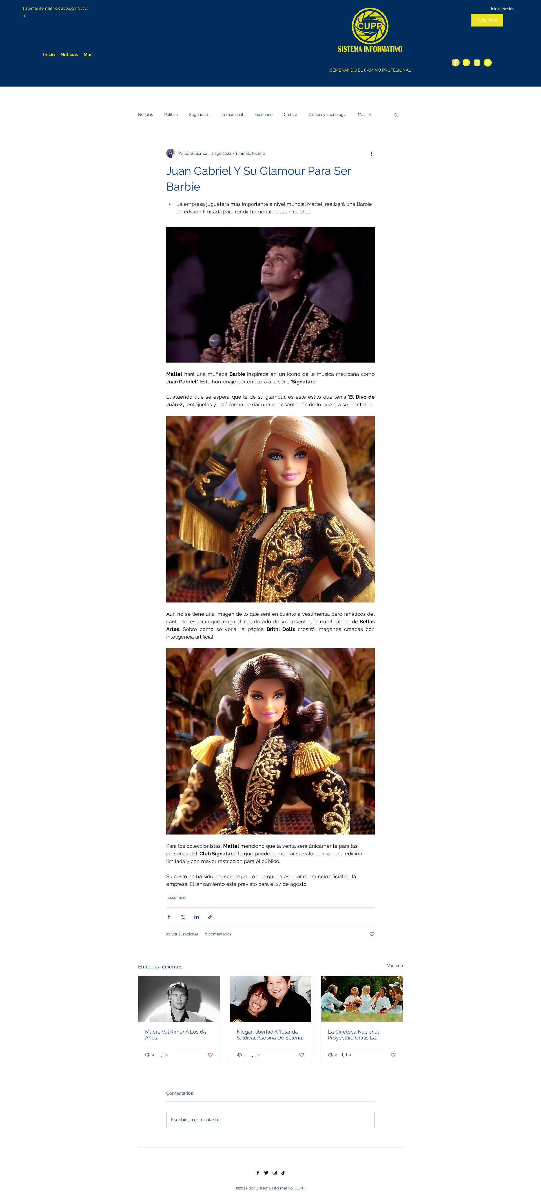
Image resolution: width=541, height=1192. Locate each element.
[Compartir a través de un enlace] (210, 916)
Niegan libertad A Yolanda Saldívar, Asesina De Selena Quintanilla (269, 1035)
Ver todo (395, 965)
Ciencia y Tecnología (328, 114)
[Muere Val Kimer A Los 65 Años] (179, 999)
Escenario (263, 114)
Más (361, 114)
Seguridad (198, 114)
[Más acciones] (371, 153)
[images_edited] (488, 63)
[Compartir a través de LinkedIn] (196, 916)
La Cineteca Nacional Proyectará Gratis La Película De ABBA (353, 1035)
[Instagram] (477, 63)
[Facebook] (456, 63)
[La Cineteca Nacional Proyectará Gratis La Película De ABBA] (362, 999)
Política (171, 114)
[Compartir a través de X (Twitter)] (182, 916)
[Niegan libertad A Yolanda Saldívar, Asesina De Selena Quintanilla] (270, 999)
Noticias (145, 114)
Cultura (290, 114)
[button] (395, 114)
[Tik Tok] (283, 1173)
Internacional (231, 114)
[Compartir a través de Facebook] (169, 916)
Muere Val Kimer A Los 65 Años (175, 1035)
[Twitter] (466, 63)
